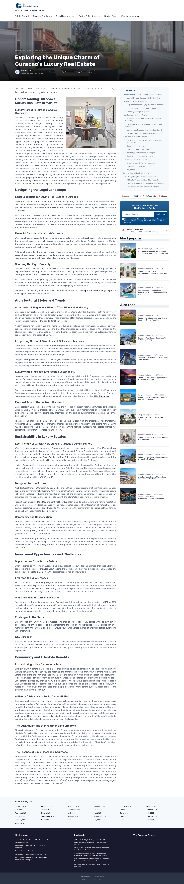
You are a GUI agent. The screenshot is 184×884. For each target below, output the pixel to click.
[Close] (137, 436)
